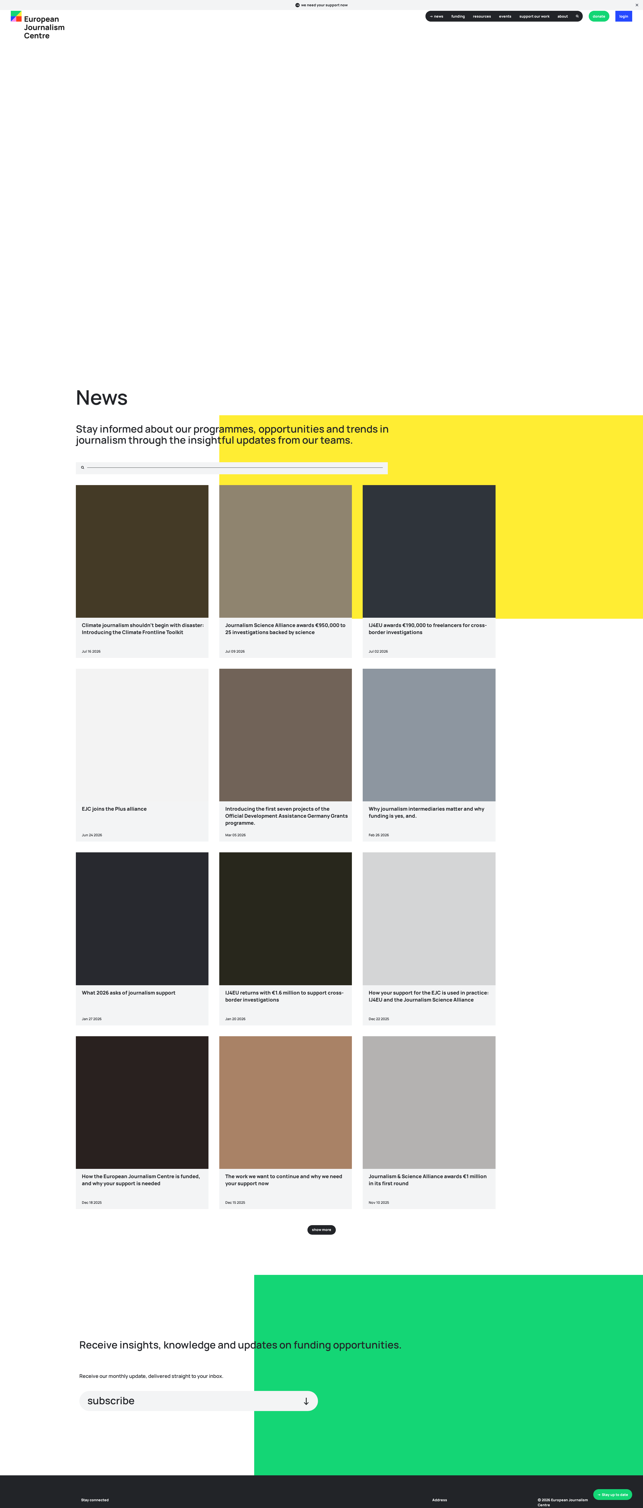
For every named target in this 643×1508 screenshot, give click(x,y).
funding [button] (458, 16)
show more (321, 1229)
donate (599, 16)
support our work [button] (534, 16)
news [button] (438, 16)
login (623, 16)
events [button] (505, 16)
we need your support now (324, 5)
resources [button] (482, 16)
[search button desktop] (577, 16)
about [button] (563, 16)
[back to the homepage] (16, 16)
